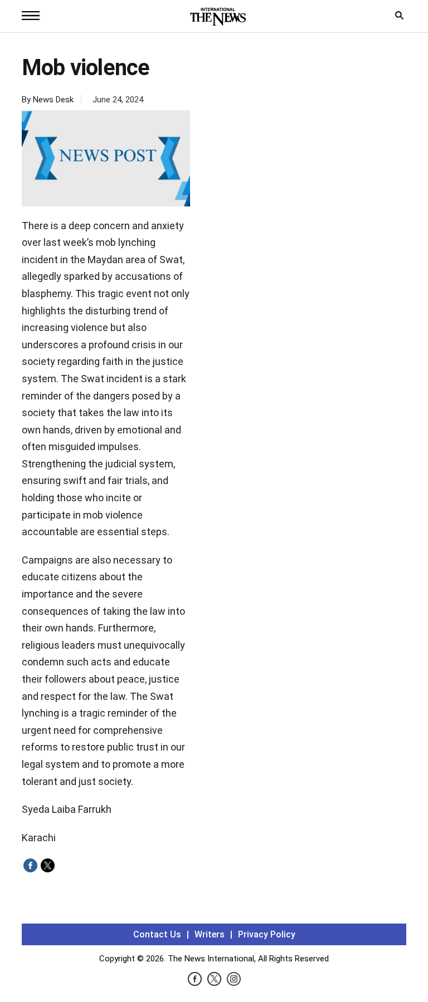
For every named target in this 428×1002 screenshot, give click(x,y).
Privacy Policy (266, 934)
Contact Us (157, 934)
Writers (209, 934)
